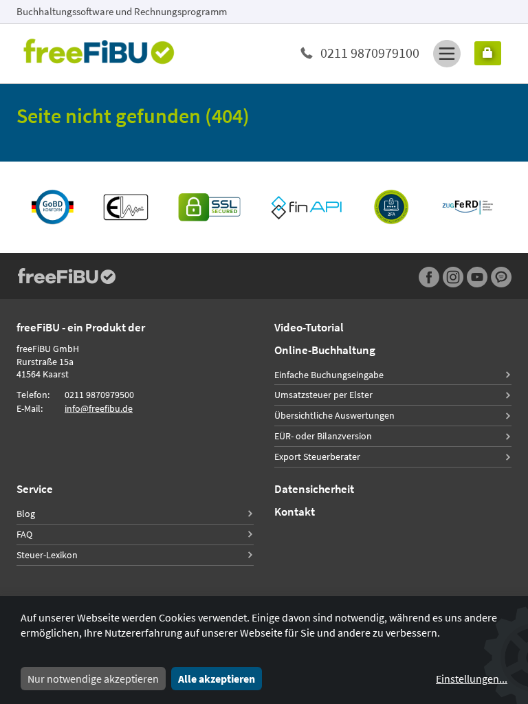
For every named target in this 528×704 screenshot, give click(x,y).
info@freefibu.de (99, 408)
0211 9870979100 (369, 52)
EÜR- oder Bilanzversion (323, 436)
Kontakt (294, 511)
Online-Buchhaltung (324, 350)
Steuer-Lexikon (47, 555)
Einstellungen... (471, 678)
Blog (25, 513)
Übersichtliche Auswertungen (334, 415)
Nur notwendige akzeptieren (93, 678)
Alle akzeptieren (216, 678)
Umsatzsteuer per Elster (323, 394)
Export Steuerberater (317, 456)
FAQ (24, 534)
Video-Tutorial (309, 327)
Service (34, 488)
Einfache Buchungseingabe (329, 374)
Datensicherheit (314, 488)
